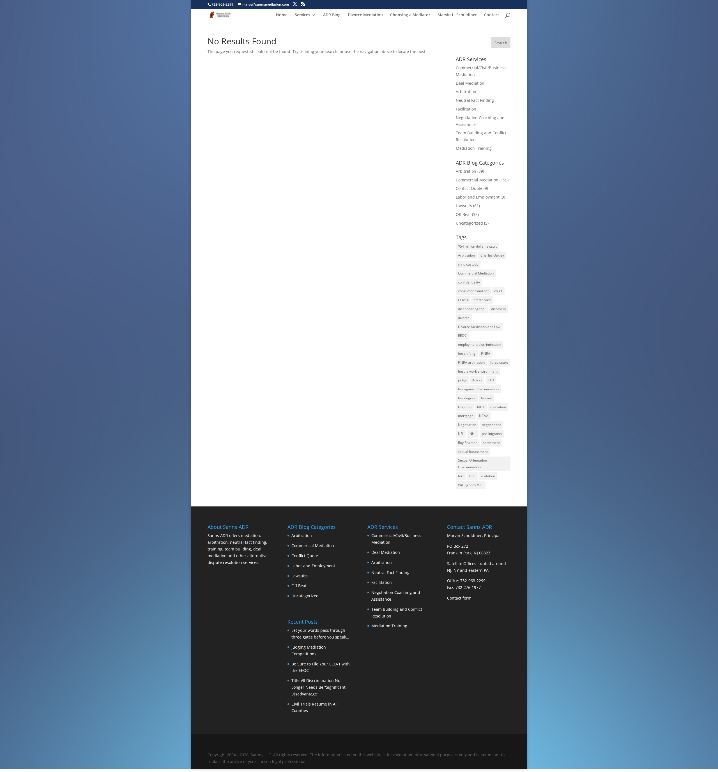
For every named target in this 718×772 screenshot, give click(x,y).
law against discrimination (478, 389)
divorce (464, 317)
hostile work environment (478, 371)
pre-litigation (492, 433)
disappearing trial (471, 309)
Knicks (477, 380)
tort (461, 476)
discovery (498, 309)
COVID (463, 300)
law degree (466, 398)
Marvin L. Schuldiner (457, 15)
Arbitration (466, 91)
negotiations (491, 424)
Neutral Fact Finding (475, 100)
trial (472, 476)
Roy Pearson (467, 442)
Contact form (459, 598)
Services (302, 15)
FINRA (485, 353)
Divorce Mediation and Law (479, 326)
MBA (481, 407)
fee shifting (466, 353)
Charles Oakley (492, 255)
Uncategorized (469, 223)
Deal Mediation (470, 83)
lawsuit (486, 398)
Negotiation (467, 424)
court (498, 291)
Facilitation (466, 109)
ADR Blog (331, 15)
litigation (464, 407)
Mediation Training (474, 148)
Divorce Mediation (365, 15)
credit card (482, 300)
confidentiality (469, 282)
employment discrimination (479, 344)
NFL (461, 433)
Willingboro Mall (470, 485)
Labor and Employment (478, 197)
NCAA (483, 415)
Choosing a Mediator (410, 15)
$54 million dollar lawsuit (477, 246)
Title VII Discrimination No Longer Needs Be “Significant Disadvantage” (318, 687)
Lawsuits (464, 205)
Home (281, 15)
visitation (488, 476)
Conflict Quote (469, 188)
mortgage (465, 415)
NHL (473, 433)
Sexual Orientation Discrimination (472, 463)
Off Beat (463, 214)
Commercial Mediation (477, 180)
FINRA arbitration (471, 362)
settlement (491, 442)
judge (462, 380)
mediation (498, 407)
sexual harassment (473, 451)
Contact (491, 15)
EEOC (462, 335)
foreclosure (499, 362)
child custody (468, 264)
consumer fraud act (473, 291)
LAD (491, 380)
